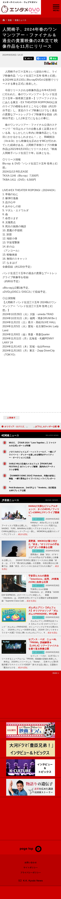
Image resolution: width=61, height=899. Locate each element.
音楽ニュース (20, 20)
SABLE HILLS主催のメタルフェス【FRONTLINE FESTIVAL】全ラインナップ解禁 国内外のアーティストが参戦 (32, 467)
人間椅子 (11, 418)
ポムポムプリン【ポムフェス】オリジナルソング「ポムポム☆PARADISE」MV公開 (43, 610)
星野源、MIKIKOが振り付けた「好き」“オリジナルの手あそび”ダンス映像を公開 (43, 544)
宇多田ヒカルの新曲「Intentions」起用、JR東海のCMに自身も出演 (43, 578)
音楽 (10, 20)
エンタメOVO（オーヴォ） (20, 9)
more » (56, 673)
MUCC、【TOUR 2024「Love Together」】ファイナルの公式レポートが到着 (32, 444)
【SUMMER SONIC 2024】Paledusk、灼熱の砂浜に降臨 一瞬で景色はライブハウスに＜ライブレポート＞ (32, 479)
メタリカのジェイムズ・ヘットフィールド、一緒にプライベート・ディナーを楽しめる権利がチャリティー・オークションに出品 (32, 455)
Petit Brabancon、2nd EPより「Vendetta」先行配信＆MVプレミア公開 (32, 489)
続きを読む (23, 534)
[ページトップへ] (30, 851)
